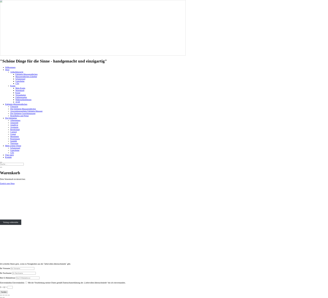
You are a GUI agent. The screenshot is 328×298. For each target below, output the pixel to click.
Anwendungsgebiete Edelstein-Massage (26, 111)
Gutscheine (19, 81)
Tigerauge (14, 143)
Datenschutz (5, 218)
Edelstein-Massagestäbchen (26, 74)
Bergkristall (15, 130)
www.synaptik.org (7, 254)
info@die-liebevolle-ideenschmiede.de (15, 209)
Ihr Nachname (6, 273)
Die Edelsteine (11, 118)
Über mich (9, 155)
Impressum (4, 213)
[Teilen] (6, 295)
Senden (4, 292)
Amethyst (14, 125)
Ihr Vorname (5, 268)
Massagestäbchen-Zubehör (26, 77)
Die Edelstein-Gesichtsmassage (22, 113)
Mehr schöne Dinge (13, 146)
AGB (17, 102)
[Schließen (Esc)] (9, 295)
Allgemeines (15, 120)
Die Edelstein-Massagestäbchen (23, 109)
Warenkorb (19, 90)
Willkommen (10, 67)
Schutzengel (20, 79)
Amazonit (14, 123)
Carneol (13, 132)
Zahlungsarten (21, 97)
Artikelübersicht (16, 72)
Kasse (17, 93)
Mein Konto (20, 88)
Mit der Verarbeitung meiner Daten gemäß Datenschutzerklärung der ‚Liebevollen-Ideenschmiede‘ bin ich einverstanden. (77, 283)
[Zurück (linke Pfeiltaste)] (1, 297)
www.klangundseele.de (9, 251)
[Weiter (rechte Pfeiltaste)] (4, 297)
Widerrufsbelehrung (23, 100)
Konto (12, 86)
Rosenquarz (15, 139)
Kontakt (8, 157)
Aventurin (14, 127)
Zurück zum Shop (7, 183)
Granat (13, 134)
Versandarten (20, 95)
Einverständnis (6, 283)
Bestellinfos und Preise (19, 116)
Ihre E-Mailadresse (7, 278)
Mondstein (14, 136)
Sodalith (13, 141)
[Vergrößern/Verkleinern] (1, 295)
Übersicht (14, 106)
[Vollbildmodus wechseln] (4, 295)
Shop (7, 70)
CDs (17, 83)
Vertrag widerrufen (10, 222)
